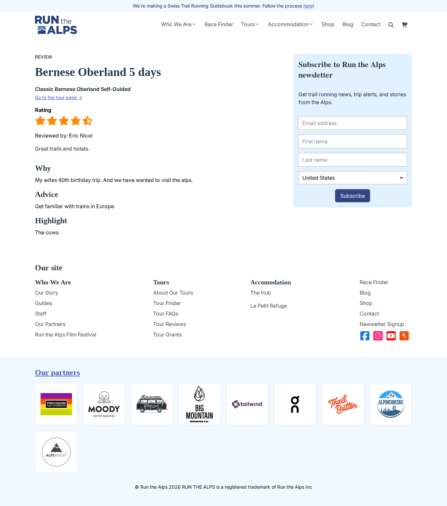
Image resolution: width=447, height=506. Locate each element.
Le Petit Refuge (268, 305)
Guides (43, 303)
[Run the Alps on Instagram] (379, 336)
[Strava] (405, 336)
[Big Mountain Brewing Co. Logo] (199, 404)
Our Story (46, 292)
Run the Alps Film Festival (65, 334)
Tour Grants (167, 334)
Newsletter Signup (382, 324)
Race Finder (219, 24)
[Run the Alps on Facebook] (366, 336)
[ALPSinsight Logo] (56, 452)
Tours (248, 24)
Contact (371, 24)
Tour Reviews (169, 324)
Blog (347, 24)
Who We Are (176, 24)
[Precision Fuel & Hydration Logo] (56, 404)
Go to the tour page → (58, 97)
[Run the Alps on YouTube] (392, 336)
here (308, 6)
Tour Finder (167, 303)
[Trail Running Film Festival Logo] (152, 404)
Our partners (57, 372)
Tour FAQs (165, 313)
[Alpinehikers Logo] (390, 404)
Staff (40, 313)
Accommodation (288, 24)
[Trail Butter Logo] (343, 404)
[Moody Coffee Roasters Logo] (104, 404)
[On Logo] (295, 404)
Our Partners (50, 324)
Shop (328, 24)
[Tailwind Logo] (247, 404)
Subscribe (352, 195)
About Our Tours (173, 292)
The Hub (260, 292)
